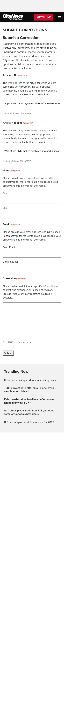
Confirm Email (10, 261)
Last (5, 207)
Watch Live (44, 17)
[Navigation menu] (60, 17)
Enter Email (9, 247)
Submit (8, 353)
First (5, 193)
